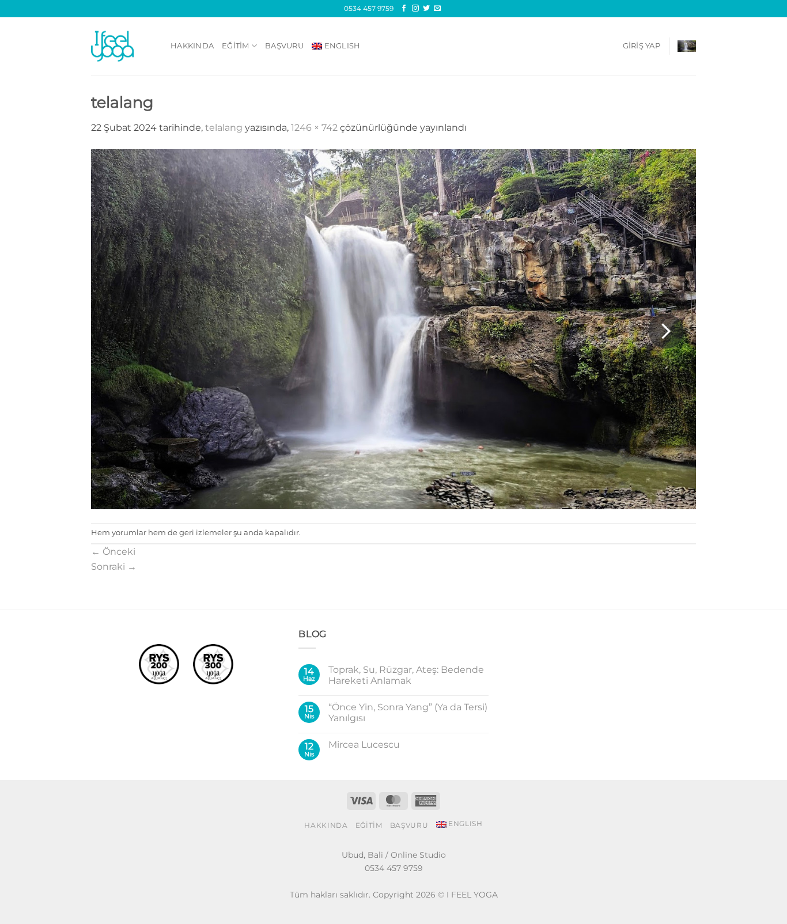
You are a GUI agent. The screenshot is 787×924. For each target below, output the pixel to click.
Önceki (113, 551)
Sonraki (114, 566)
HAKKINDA (192, 45)
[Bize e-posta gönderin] (437, 9)
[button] (641, 46)
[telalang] (393, 328)
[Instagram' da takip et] (415, 9)
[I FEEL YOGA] (122, 46)
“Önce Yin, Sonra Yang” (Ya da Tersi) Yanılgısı (407, 713)
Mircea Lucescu (364, 744)
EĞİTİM (235, 45)
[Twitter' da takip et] (426, 9)
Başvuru (284, 45)
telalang (224, 127)
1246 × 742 (314, 127)
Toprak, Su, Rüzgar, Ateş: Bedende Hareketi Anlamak (406, 675)
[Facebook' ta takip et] (403, 9)
